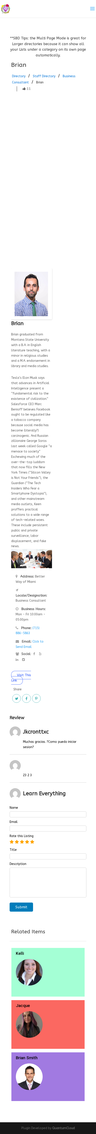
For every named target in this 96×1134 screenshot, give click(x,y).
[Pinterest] (36, 698)
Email (14, 822)
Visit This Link (21, 677)
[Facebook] (26, 698)
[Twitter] (16, 698)
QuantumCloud (63, 1128)
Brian (40, 82)
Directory (18, 76)
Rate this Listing (21, 836)
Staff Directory (44, 76)
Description (18, 864)
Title (13, 850)
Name (14, 808)
